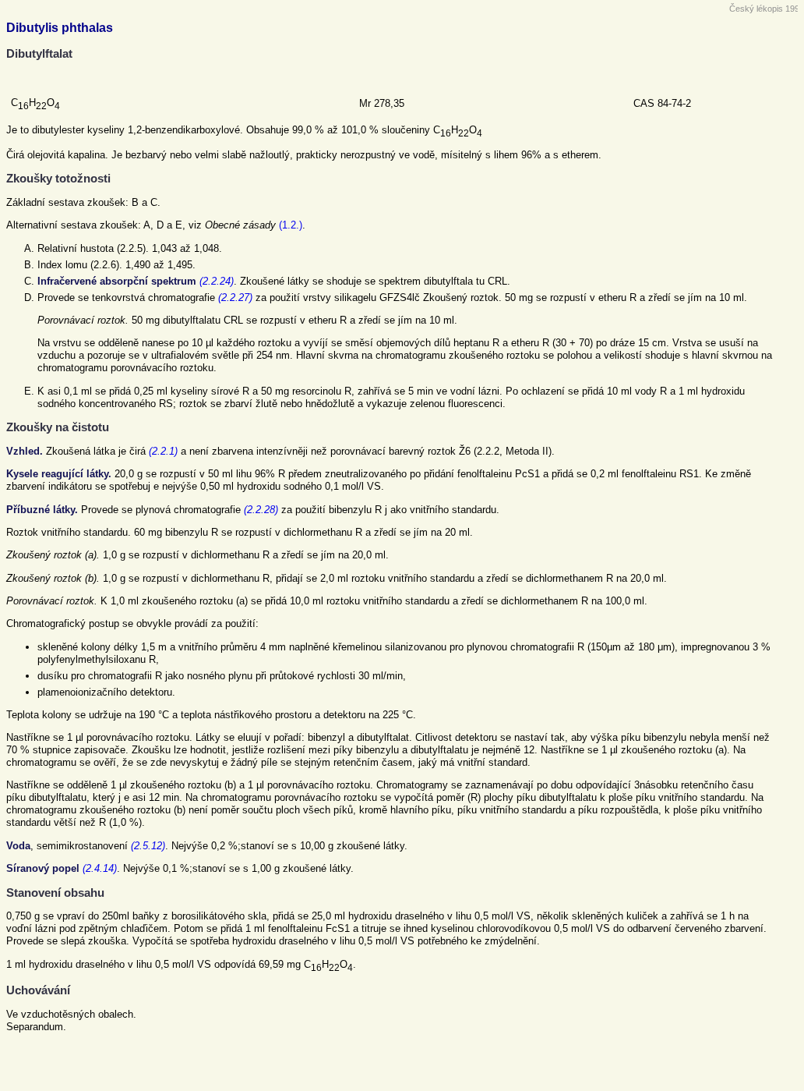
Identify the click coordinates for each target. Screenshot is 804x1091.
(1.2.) (290, 225)
